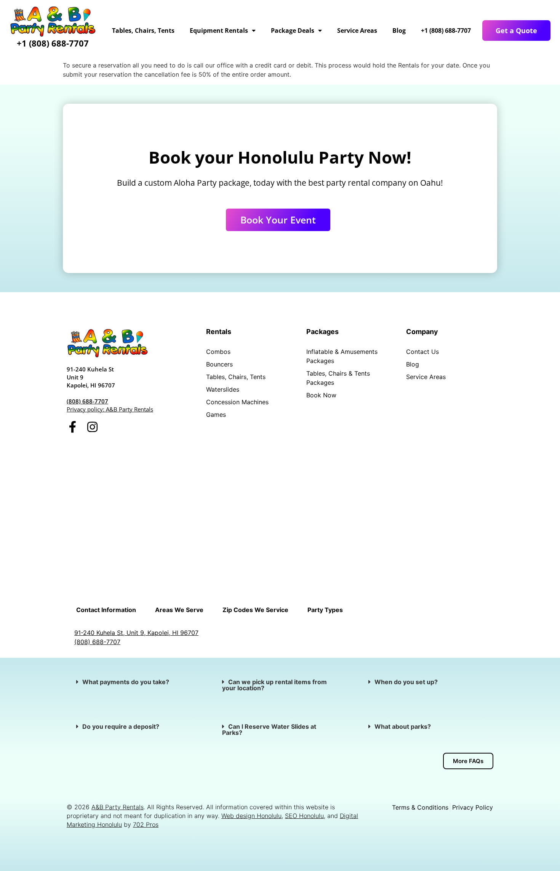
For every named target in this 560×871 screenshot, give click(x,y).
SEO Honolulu (304, 816)
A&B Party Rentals (117, 807)
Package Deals (292, 30)
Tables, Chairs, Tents (143, 30)
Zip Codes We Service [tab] (255, 610)
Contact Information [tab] (106, 610)
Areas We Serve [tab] (179, 610)
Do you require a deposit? (120, 726)
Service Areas (357, 30)
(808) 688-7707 (87, 401)
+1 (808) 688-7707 (53, 43)
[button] (133, 682)
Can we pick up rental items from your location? (274, 685)
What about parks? (403, 726)
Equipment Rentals (219, 30)
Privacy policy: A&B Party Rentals (110, 409)
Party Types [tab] (325, 610)
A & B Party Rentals (343, 469)
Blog (399, 30)
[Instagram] (92, 427)
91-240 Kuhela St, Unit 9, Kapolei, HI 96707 (136, 632)
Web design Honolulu (251, 816)
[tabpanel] (280, 637)
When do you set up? (406, 682)
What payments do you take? (125, 682)
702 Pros (145, 824)
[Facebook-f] (72, 427)
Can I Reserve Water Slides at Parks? (269, 729)
